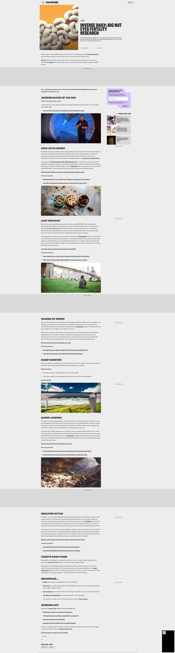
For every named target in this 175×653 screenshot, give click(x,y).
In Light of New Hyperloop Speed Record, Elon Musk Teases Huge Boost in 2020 (67, 451)
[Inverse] (52, 2)
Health (44, 647)
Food (50, 647)
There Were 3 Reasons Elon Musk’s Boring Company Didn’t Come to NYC (65, 183)
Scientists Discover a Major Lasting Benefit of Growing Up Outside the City (65, 350)
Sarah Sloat (79, 327)
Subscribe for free (86, 89)
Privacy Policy (120, 102)
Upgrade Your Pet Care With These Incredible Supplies (59, 623)
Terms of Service (113, 102)
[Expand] (163, 631)
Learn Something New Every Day (115, 91)
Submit (124, 106)
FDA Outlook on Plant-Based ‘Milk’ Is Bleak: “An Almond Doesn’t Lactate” (65, 260)
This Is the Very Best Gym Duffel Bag (54, 619)
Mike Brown (74, 166)
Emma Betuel (82, 236)
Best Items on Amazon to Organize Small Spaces (57, 612)
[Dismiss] (173, 631)
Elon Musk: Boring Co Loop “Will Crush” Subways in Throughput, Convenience (66, 179)
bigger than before (92, 54)
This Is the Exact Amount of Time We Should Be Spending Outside (62, 354)
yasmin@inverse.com (65, 629)
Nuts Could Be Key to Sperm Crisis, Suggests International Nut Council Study (66, 256)
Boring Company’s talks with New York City (63, 162)
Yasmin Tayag (85, 48)
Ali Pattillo (88, 521)
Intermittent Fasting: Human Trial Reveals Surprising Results (61, 547)
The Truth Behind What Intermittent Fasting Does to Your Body (61, 551)
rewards (51, 62)
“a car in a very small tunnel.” (91, 158)
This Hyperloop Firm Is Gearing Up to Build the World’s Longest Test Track (65, 455)
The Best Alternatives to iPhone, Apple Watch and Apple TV (61, 616)
